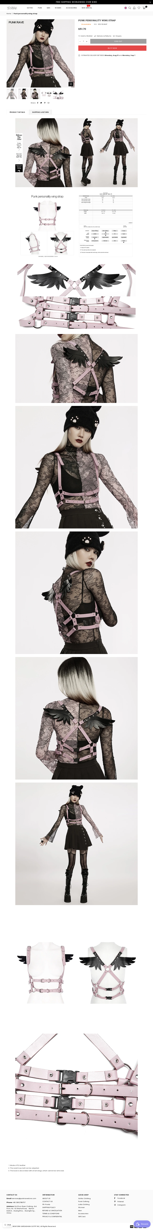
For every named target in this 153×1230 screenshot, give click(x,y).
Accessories (71, 8)
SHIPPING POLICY (48, 1207)
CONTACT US (47, 1201)
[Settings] (134, 8)
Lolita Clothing (84, 1204)
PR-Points (46, 1204)
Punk (40, 8)
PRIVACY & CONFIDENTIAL (52, 1216)
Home (9, 14)
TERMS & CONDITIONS (50, 1213)
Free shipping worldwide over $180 (76, 2)
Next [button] (73, 53)
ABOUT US (46, 1198)
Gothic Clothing (84, 1198)
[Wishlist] (139, 8)
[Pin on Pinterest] (45, 102)
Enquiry (118, 36)
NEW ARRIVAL (87, 7)
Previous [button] (9, 53)
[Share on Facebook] (38, 102)
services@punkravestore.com (23, 1198)
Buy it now (112, 48)
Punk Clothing (83, 1201)
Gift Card (81, 1216)
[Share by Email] (48, 102)
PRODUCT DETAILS (17, 112)
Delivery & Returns (103, 36)
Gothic (30, 8)
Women (58, 8)
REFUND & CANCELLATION (52, 1210)
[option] (41, 53)
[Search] (129, 8)
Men (48, 8)
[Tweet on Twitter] (41, 102)
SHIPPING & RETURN (40, 112)
